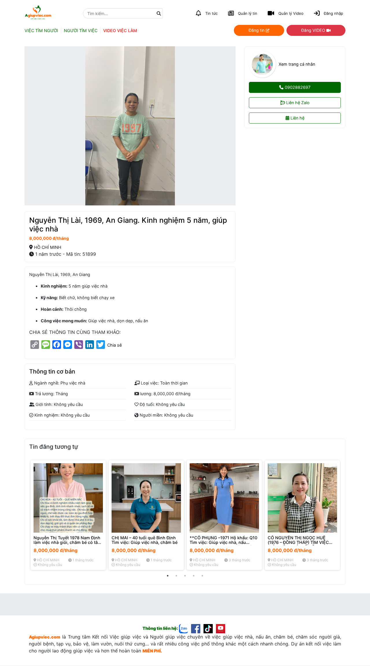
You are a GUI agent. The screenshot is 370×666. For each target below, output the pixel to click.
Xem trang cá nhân (297, 64)
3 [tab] (185, 576)
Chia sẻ (114, 345)
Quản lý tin (247, 13)
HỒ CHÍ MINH (47, 247)
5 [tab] (202, 576)
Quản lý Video (291, 13)
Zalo (298, 102)
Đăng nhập (333, 13)
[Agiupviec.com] (185, 628)
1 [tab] (168, 576)
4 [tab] (194, 576)
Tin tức (211, 13)
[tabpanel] (68, 515)
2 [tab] (176, 576)
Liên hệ (296, 118)
